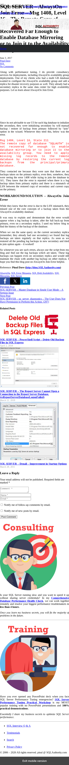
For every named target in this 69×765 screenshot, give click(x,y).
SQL (2, 63)
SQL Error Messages (21, 273)
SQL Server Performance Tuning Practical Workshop (34, 701)
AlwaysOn (5, 273)
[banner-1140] (34, 28)
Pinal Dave (5, 60)
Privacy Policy (14, 746)
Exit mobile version (34, 761)
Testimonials (13, 732)
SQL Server (16, 276)
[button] (5, 281)
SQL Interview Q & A (19, 725)
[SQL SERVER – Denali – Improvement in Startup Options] (29, 459)
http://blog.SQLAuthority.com (43, 267)
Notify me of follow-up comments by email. (27, 504)
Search (10, 739)
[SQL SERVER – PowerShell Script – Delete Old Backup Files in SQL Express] (29, 334)
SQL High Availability (42, 273)
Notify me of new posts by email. (21, 510)
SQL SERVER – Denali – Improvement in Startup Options (33, 463)
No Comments (7, 66)
